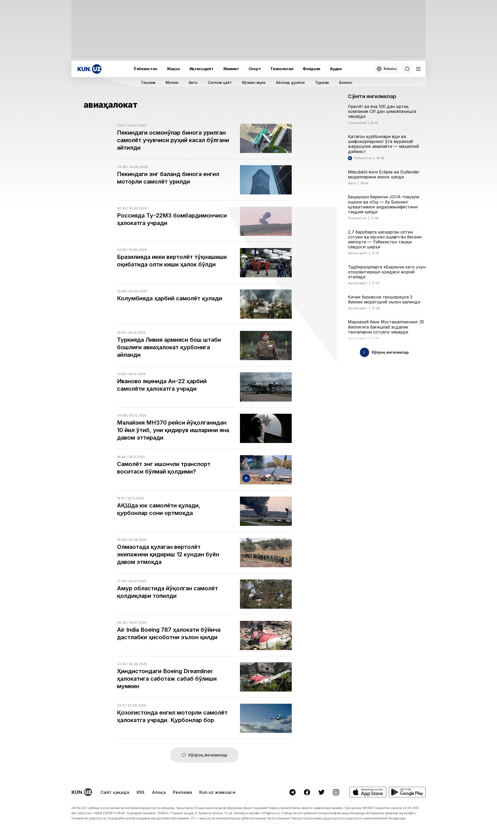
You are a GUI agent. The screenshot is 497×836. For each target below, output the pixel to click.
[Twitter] (321, 792)
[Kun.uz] (89, 69)
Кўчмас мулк (254, 82)
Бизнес (345, 82)
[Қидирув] (407, 68)
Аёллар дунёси (290, 82)
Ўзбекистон (145, 68)
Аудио (336, 68)
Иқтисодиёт (201, 68)
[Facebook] (307, 792)
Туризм (322, 82)
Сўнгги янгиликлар (372, 96)
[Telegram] (292, 792)
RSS (141, 792)
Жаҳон (173, 68)
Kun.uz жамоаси (217, 792)
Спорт (254, 68)
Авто (193, 82)
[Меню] (418, 69)
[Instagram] (336, 792)
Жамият (231, 68)
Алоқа (159, 792)
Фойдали (311, 68)
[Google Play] (407, 792)
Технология (281, 68)
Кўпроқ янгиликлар (207, 755)
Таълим (148, 82)
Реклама (182, 792)
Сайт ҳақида (114, 792)
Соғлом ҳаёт (220, 82)
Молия (172, 82)
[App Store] (367, 792)
